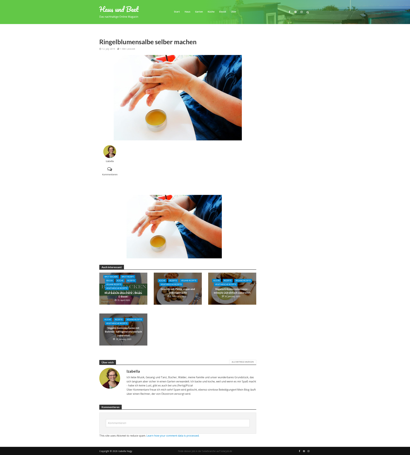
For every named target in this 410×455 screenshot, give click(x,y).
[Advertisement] (191, 167)
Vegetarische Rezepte (116, 288)
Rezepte (131, 280)
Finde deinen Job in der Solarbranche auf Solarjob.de (205, 451)
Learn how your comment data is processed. (172, 435)
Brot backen (111, 276)
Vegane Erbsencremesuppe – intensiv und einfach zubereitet (232, 290)
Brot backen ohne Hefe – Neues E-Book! (123, 294)
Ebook (222, 11)
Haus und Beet (119, 9)
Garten (199, 11)
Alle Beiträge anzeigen (243, 362)
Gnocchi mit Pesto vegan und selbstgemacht (178, 290)
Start (177, 11)
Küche (211, 11)
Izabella (110, 161)
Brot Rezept (128, 276)
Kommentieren (110, 174)
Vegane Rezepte (113, 284)
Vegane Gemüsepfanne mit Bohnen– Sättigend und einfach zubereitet (123, 331)
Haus (187, 11)
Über (233, 11)
